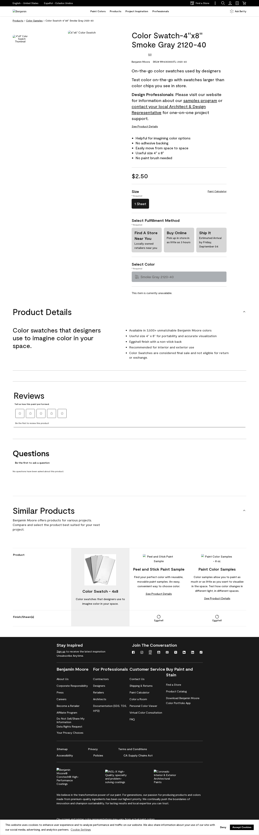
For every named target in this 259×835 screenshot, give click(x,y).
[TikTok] (201, 652)
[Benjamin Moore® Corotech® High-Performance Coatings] (74, 776)
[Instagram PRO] (150, 653)
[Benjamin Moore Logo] (24, 11)
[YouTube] (158, 652)
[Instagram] (141, 652)
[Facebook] (133, 652)
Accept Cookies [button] (241, 827)
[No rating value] (140, 54)
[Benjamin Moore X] (175, 652)
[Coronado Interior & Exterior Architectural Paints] (171, 776)
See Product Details (145, 126)
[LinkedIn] (192, 652)
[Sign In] (230, 3)
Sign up (61, 651)
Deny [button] (223, 827)
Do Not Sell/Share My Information (71, 720)
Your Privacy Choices (70, 732)
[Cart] (244, 3)
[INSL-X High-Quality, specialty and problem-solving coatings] (122, 776)
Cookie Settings (81, 829)
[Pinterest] (167, 652)
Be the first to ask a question (32, 462)
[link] (237, 3)
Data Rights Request (69, 726)
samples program (200, 100)
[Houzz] (184, 652)
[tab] (20, 39)
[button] (58, 3)
